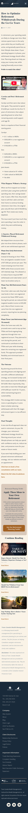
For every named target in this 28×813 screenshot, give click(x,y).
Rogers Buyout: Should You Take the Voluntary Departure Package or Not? (14, 559)
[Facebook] (14, 805)
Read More (5, 565)
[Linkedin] (19, 805)
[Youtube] (9, 805)
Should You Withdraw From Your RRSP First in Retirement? (12, 586)
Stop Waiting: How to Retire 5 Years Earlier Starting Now (13, 613)
